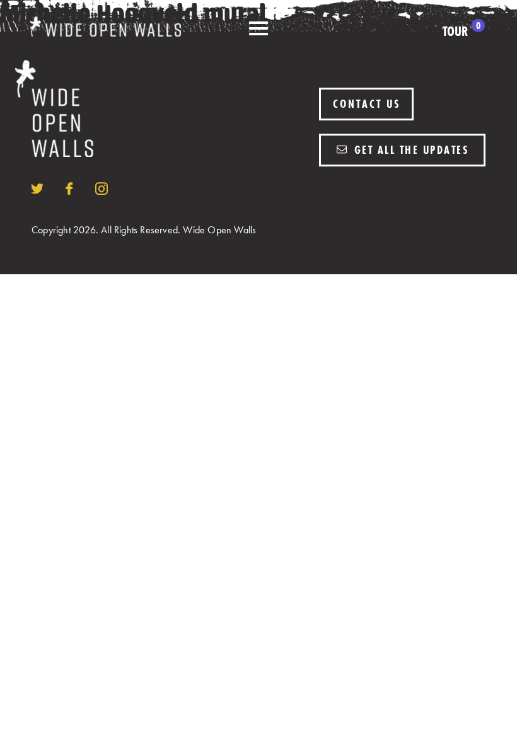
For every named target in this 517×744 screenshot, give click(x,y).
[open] (258, 29)
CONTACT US (366, 104)
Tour (461, 31)
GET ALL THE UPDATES (409, 150)
